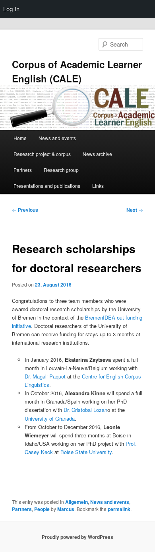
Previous (25, 209)
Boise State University (86, 452)
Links (98, 185)
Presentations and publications (47, 185)
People (42, 509)
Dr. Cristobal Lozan (85, 410)
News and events (57, 138)
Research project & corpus (42, 153)
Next (134, 209)
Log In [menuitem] (11, 9)
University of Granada (50, 418)
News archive (97, 153)
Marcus (65, 509)
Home (20, 138)
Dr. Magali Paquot (45, 376)
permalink (119, 509)
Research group (61, 169)
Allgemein (76, 501)
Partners (23, 169)
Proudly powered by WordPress (77, 536)
